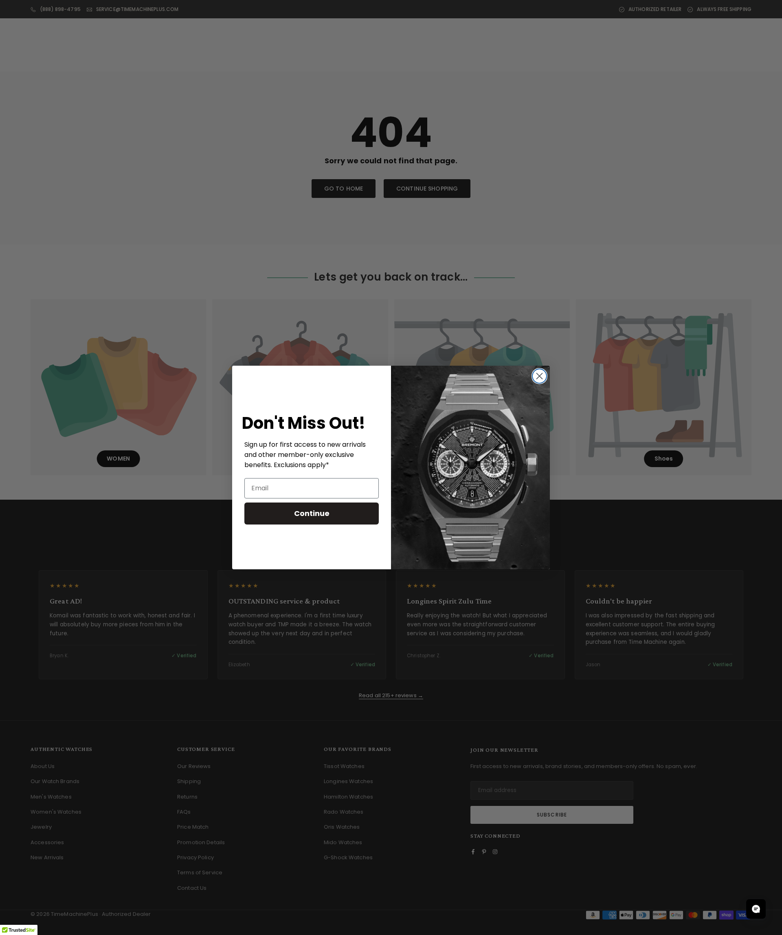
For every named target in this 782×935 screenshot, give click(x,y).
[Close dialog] (539, 376)
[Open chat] (756, 909)
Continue (311, 513)
